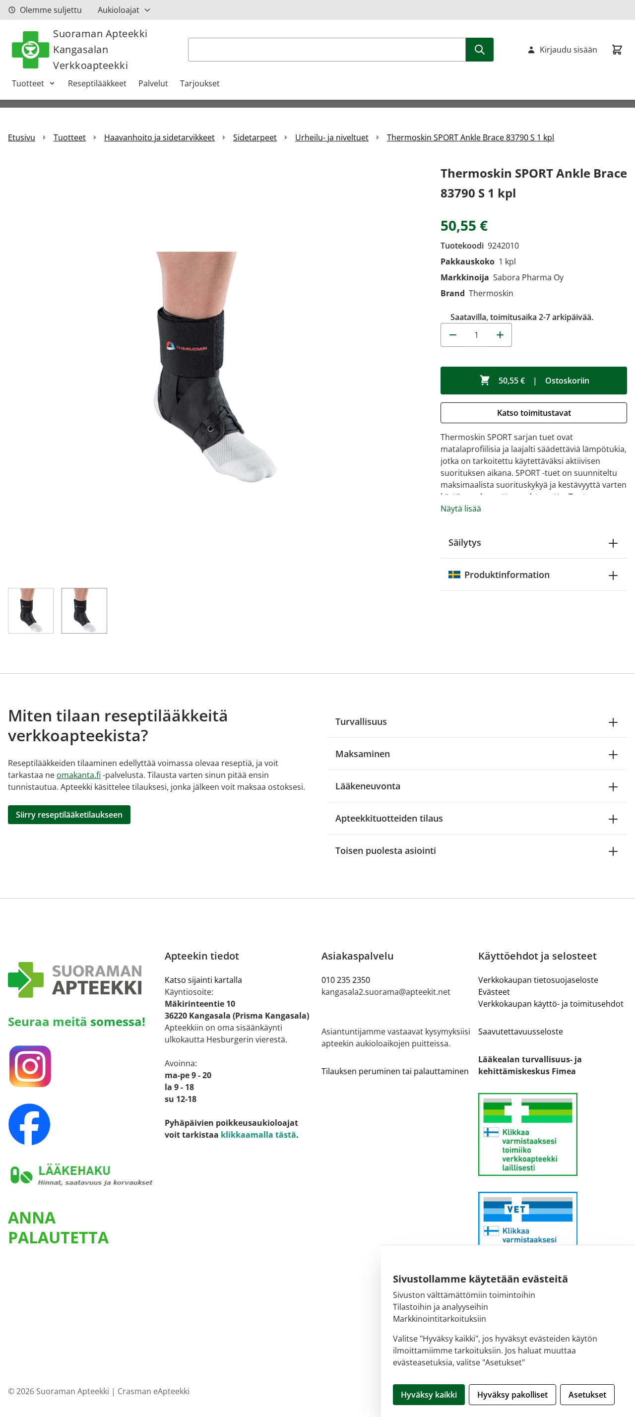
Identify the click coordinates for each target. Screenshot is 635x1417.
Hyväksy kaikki (429, 1394)
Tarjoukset (200, 83)
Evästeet (494, 991)
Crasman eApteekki (154, 1391)
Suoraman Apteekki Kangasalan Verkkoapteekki (100, 49)
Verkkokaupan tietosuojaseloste (538, 979)
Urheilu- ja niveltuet (332, 137)
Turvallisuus (361, 721)
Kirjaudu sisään (568, 49)
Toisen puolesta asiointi (385, 850)
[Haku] (480, 50)
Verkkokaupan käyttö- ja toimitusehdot (551, 1003)
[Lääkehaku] (82, 1175)
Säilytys (464, 542)
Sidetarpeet (255, 137)
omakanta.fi (79, 775)
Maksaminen (362, 754)
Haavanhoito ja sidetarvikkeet (159, 137)
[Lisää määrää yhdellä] (500, 335)
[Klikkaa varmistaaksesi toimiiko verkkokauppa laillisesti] (552, 1134)
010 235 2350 (345, 979)
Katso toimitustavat (534, 412)
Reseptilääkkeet (97, 83)
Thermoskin (491, 293)
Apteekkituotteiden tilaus (389, 818)
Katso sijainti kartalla (203, 979)
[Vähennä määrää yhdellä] (452, 335)
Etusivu (21, 137)
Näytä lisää (461, 508)
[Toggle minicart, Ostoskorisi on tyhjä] (617, 50)
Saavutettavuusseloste (520, 1031)
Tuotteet (28, 83)
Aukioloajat (118, 9)
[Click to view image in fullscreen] (214, 369)
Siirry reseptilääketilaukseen (69, 814)
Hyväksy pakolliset (512, 1394)
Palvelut (153, 83)
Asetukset (587, 1394)
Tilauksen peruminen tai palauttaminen (395, 1071)
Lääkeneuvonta (367, 786)
